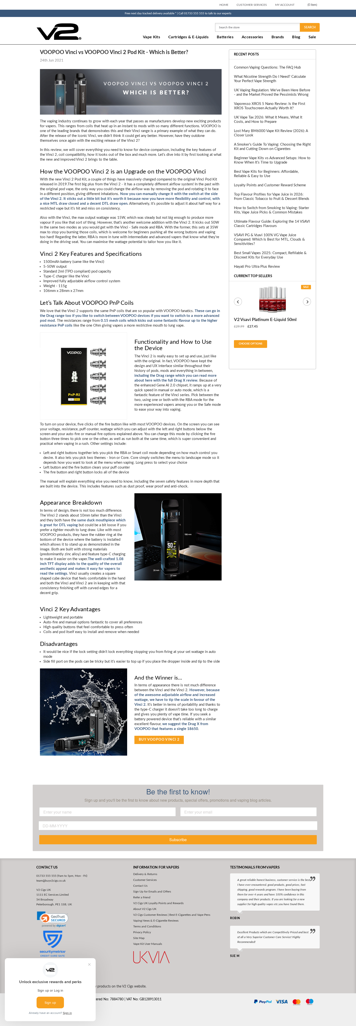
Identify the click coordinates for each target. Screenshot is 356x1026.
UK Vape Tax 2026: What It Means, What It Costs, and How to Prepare (268, 120)
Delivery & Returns (145, 874)
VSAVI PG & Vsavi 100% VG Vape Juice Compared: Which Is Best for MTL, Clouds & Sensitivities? (269, 239)
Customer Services (252, 4)
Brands (277, 37)
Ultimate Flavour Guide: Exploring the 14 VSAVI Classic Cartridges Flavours (272, 224)
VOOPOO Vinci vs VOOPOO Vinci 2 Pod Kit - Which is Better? (114, 52)
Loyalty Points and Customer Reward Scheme (270, 185)
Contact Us (140, 885)
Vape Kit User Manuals (147, 943)
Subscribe (178, 839)
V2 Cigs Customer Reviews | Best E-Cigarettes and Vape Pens (171, 914)
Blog (296, 37)
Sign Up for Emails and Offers (152, 891)
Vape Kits (151, 37)
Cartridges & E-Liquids (188, 37)
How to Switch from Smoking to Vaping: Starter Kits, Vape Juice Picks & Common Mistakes (271, 210)
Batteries (225, 37)
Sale (312, 37)
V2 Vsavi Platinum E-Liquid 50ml (265, 320)
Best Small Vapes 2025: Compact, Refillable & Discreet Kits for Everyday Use (270, 255)
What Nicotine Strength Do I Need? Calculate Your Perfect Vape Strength (270, 79)
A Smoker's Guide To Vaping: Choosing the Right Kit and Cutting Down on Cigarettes (272, 147)
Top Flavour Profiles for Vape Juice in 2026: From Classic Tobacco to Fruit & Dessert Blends (271, 197)
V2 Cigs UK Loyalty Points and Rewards (158, 903)
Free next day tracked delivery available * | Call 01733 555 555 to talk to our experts (178, 13)
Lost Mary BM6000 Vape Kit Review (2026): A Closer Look (271, 133)
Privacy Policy (142, 932)
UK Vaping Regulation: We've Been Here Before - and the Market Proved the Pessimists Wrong (272, 92)
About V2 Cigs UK (144, 909)
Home (223, 4)
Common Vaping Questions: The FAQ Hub (267, 67)
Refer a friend (141, 897)
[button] (52, 919)
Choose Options (250, 343)
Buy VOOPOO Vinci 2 (159, 739)
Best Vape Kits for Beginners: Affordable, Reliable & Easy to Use (266, 174)
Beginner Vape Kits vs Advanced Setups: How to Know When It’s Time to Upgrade (272, 160)
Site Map (139, 938)
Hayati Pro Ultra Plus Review (257, 266)
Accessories (252, 37)
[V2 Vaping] (74, 31)
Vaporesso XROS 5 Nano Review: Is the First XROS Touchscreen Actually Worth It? (269, 106)
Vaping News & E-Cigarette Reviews (155, 920)
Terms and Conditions (147, 926)
